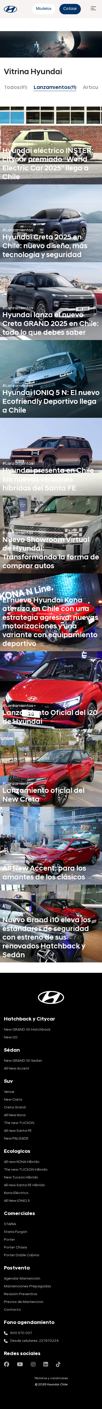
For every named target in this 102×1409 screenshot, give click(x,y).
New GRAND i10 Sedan (23, 1061)
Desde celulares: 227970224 (34, 1341)
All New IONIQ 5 (17, 1201)
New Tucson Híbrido (21, 1177)
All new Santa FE (18, 1131)
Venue (9, 1092)
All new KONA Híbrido (21, 1162)
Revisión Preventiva (20, 1294)
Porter (9, 1240)
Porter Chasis (15, 1248)
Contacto (12, 1310)
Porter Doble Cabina (21, 1255)
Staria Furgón (15, 1232)
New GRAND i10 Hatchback (27, 1030)
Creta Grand (15, 1107)
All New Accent (16, 1069)
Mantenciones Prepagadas (27, 1286)
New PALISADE (16, 1139)
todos (15, 88)
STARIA (10, 1224)
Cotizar (70, 9)
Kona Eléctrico (16, 1193)
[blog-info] (10, 9)
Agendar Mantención (22, 1279)
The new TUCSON (19, 1123)
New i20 (11, 1037)
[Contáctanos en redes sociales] (6, 1365)
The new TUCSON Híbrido (26, 1170)
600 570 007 (21, 1333)
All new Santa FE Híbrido (24, 1185)
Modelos (44, 9)
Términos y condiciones (51, 1378)
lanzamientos (55, 88)
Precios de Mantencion (23, 1302)
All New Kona (15, 1115)
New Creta (13, 1100)
